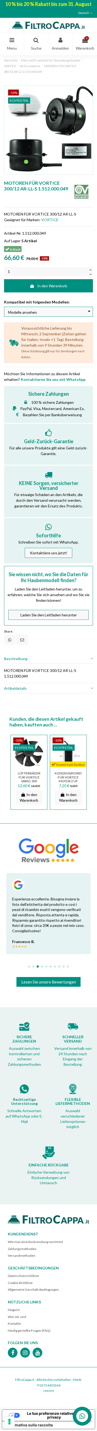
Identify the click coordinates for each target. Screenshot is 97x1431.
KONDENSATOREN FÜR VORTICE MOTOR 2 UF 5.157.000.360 (69, 779)
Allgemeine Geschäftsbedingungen (33, 1289)
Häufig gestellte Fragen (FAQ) (29, 1330)
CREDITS (48, 1390)
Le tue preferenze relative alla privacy (54, 1415)
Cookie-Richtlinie (20, 1283)
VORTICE (49, 219)
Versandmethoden (21, 1256)
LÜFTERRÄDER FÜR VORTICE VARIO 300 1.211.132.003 (29, 779)
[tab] (48, 659)
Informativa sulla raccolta (29, 1425)
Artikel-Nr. (12, 233)
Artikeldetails (15, 688)
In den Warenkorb (52, 286)
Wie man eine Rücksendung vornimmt (35, 1242)
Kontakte (14, 1323)
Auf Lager (12, 240)
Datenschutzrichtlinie (23, 1276)
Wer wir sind (17, 1317)
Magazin (14, 1310)
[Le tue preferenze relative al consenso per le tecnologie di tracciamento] (9, 1421)
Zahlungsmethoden (22, 1249)
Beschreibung (15, 658)
